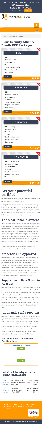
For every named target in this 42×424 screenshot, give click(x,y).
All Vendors (14, 404)
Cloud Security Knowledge (21, 345)
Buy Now (7, 77)
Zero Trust (21, 358)
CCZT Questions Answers (6, 390)
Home (5, 36)
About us (10, 406)
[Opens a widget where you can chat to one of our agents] (28, 412)
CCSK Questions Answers (6, 382)
